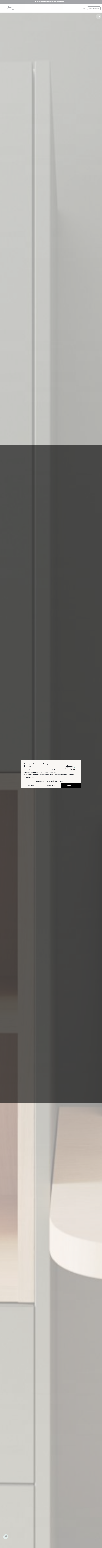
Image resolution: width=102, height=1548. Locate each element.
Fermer (31, 785)
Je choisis (51, 785)
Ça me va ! (71, 785)
